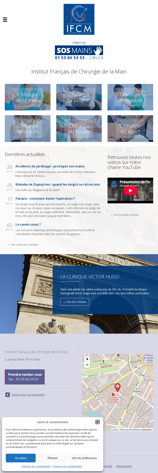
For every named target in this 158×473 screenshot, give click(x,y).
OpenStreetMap (131, 429)
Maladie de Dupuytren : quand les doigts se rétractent (57, 184)
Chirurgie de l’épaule (130, 97)
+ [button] (87, 359)
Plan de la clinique (76, 301)
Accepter (20, 458)
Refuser (53, 458)
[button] (97, 422)
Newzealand (124, 466)
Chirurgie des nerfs (27, 128)
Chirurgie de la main (27, 97)
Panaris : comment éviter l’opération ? (45, 198)
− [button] (87, 364)
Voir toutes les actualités (24, 244)
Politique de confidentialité (36, 466)
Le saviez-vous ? (28, 224)
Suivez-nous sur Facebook (28, 394)
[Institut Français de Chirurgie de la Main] (79, 19)
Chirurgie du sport (130, 128)
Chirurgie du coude (79, 128)
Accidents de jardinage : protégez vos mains (50, 166)
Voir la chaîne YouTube (126, 214)
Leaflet (115, 429)
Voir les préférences (84, 458)
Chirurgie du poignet (79, 97)
